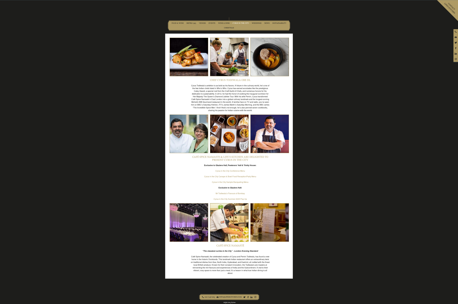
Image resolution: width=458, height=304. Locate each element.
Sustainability (279, 23)
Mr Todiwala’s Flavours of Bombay (230, 193)
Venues (202, 23)
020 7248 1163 (210, 297)
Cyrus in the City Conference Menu (230, 170)
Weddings (256, 23)
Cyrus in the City (240, 23)
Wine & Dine (224, 23)
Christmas (229, 28)
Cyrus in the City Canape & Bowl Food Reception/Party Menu (230, 176)
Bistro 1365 (191, 23)
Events (212, 23)
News (267, 23)
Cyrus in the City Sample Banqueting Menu (230, 182)
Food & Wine (178, 23)
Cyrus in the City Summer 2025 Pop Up (230, 199)
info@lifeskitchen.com (230, 297)
